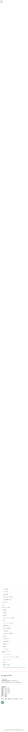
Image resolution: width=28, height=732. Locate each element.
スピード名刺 (4, 602)
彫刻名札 (4, 646)
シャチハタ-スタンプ (7, 654)
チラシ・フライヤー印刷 (7, 623)
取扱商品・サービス (6, 651)
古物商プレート (6, 644)
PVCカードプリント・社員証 (8, 617)
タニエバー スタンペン (7, 659)
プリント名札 (5, 649)
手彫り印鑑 (6, 589)
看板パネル (5, 636)
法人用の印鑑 (5, 594)
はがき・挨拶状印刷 (7, 628)
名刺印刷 (4, 610)
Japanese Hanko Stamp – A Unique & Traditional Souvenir (14, 667)
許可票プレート (7, 638)
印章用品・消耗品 (6, 664)
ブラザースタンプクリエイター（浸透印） (11, 657)
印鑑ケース (5, 662)
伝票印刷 (4, 615)
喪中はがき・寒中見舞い (8, 633)
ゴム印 (3, 604)
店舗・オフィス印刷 (6, 607)
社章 (4, 620)
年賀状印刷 (6, 631)
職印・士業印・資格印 (8, 597)
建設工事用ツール (7, 641)
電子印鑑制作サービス (8, 599)
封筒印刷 (4, 612)
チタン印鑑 (6, 591)
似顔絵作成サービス (7, 625)
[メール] (2, 702)
